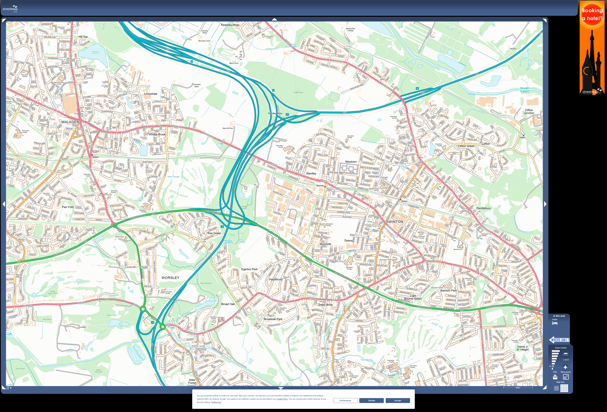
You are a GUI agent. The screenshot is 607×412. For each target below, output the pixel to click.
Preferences (345, 401)
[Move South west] (3, 387)
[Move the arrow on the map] (566, 375)
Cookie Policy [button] (282, 399)
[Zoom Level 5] (555, 358)
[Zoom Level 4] (555, 361)
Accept (398, 401)
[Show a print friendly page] (555, 375)
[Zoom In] (566, 367)
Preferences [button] (216, 402)
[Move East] (545, 204)
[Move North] (274, 19)
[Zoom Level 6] (555, 356)
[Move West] (3, 204)
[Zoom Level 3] (555, 363)
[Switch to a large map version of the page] (561, 387)
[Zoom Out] (566, 353)
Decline (371, 401)
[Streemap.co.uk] (10, 7)
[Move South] (281, 388)
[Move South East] (545, 387)
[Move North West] (3, 19)
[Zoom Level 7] (555, 353)
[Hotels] (554, 323)
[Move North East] (545, 19)
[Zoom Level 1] (555, 369)
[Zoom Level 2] (555, 366)
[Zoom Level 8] (555, 351)
